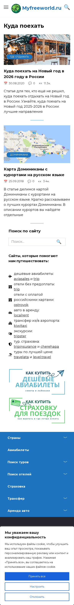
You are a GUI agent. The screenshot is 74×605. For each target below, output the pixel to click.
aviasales (21, 279)
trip (36, 279)
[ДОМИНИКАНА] (37, 160)
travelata (21, 357)
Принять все (37, 576)
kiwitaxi (20, 326)
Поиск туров (18, 462)
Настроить (37, 586)
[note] (31, 276)
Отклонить (37, 597)
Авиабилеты (18, 450)
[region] (37, 565)
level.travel (42, 357)
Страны (14, 438)
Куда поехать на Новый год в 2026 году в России (34, 74)
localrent (21, 315)
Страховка (16, 486)
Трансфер (16, 498)
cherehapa (50, 347)
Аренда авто (18, 511)
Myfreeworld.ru (41, 8)
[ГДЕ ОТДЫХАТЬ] (37, 62)
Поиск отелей (19, 474)
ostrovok (21, 305)
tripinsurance (25, 347)
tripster (20, 336)
